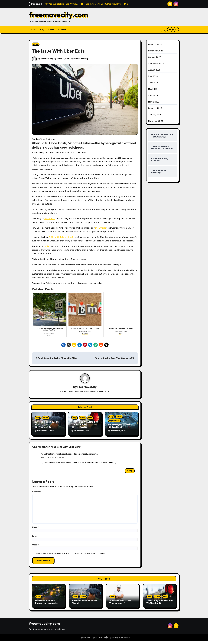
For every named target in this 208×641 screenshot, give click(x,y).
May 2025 (152, 89)
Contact (62, 29)
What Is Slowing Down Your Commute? (113, 358)
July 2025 (153, 76)
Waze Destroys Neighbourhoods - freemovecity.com (67, 454)
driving (85, 59)
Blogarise (111, 637)
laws (90, 418)
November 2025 (155, 51)
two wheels (100, 228)
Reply (129, 471)
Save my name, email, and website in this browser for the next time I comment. (70, 553)
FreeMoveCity (47, 59)
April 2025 (153, 95)
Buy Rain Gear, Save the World (47, 423)
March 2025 (153, 102)
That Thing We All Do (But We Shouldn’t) (84, 423)
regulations (114, 421)
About (51, 29)
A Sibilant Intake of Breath (61, 237)
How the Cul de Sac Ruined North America (46, 601)
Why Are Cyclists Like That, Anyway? (120, 601)
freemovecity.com (58, 14)
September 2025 (156, 63)
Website (35, 545)
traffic (46, 246)
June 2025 (153, 83)
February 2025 (155, 108)
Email (35, 536)
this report (49, 218)
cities (35, 44)
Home (34, 29)
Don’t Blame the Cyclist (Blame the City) (57, 358)
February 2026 (155, 44)
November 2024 (155, 121)
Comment (37, 492)
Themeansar (124, 637)
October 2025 (154, 57)
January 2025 (154, 115)
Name (35, 527)
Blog (42, 29)
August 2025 (154, 70)
